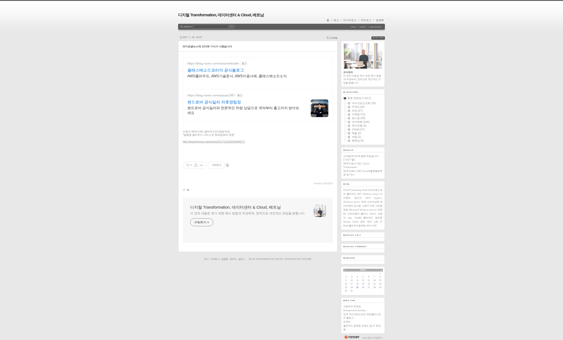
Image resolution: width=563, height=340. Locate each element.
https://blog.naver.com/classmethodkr (213, 63)
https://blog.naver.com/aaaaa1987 (211, 95)
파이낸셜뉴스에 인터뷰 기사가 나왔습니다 (207, 46)
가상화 (357, 217)
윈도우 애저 (363, 198)
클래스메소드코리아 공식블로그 (215, 70)
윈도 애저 (366, 221)
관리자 (233, 259)
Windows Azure (371, 194)
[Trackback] (184, 190)
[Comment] (188, 190)
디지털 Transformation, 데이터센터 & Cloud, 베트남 (221, 15)
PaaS (345, 225)
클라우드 (351, 194)
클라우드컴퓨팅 (357, 225)
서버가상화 (373, 201)
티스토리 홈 (351, 337)
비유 (374, 225)
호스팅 (357, 205)
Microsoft (354, 209)
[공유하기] (196, 165)
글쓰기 (241, 259)
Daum (279, 259)
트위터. (347, 321)
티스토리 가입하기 (373, 337)
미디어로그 (349, 20)
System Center (351, 221)
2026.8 (363, 270)
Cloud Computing (352, 190)
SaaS (364, 190)
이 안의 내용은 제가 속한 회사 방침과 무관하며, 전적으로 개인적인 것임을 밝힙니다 (247, 213)
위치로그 (366, 20)
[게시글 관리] (201, 165)
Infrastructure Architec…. (356, 310)
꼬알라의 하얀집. (352, 306)
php (350, 217)
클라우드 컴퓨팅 (372, 217)
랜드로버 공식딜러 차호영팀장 (214, 102)
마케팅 (334, 38)
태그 (336, 20)
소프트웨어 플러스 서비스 (362, 213)
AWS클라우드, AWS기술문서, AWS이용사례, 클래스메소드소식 (237, 76)
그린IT (365, 205)
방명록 (380, 20)
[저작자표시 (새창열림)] (227, 165)
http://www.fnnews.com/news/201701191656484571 (214, 141)
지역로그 (214, 259)
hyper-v (378, 198)
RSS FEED (381, 38)
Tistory (307, 259)
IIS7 (359, 194)
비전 (372, 205)
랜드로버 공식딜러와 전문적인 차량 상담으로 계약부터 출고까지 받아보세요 (243, 110)
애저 (368, 225)
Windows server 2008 (354, 201)
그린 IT (377, 221)
